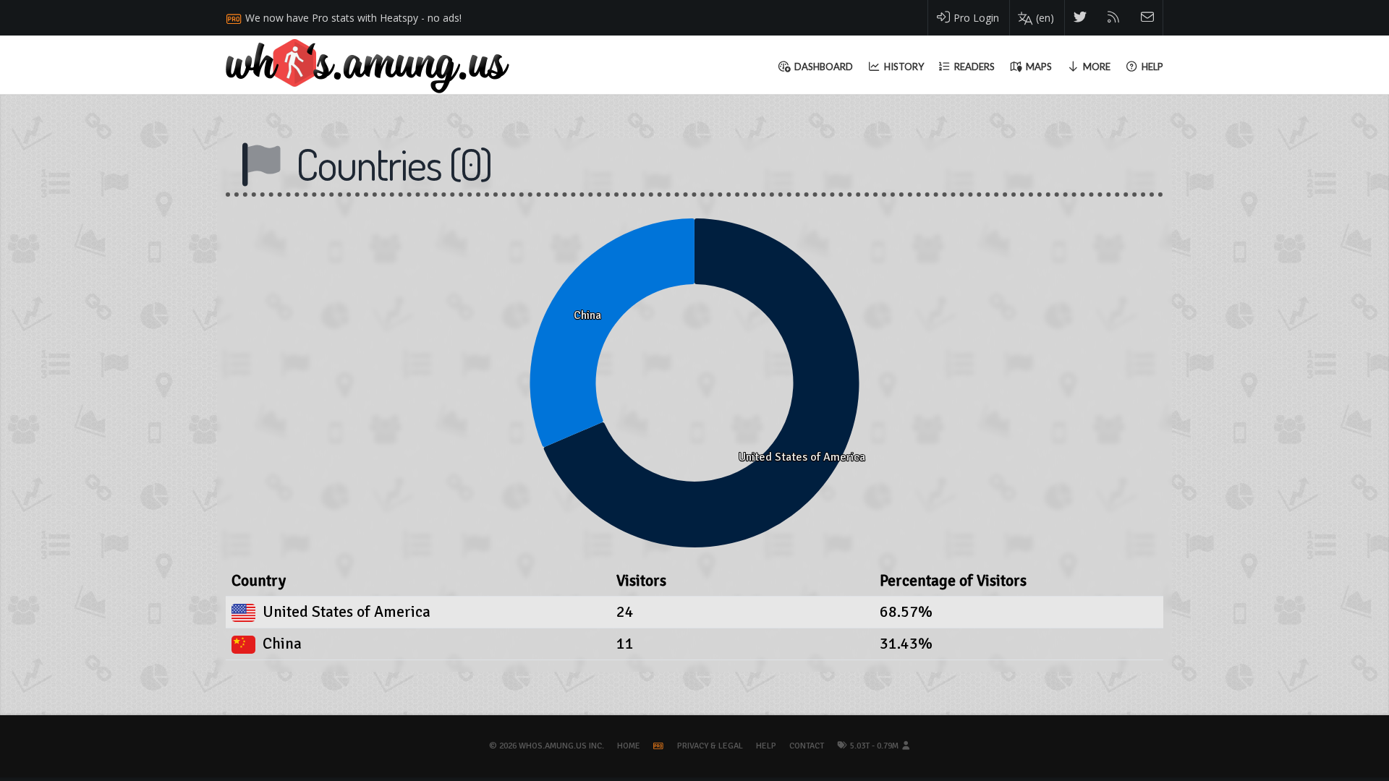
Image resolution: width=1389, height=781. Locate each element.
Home (628, 746)
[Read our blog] (1113, 17)
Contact (806, 746)
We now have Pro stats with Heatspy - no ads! (353, 18)
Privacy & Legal (710, 746)
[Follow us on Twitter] (1080, 17)
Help (766, 746)
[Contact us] (1147, 17)
